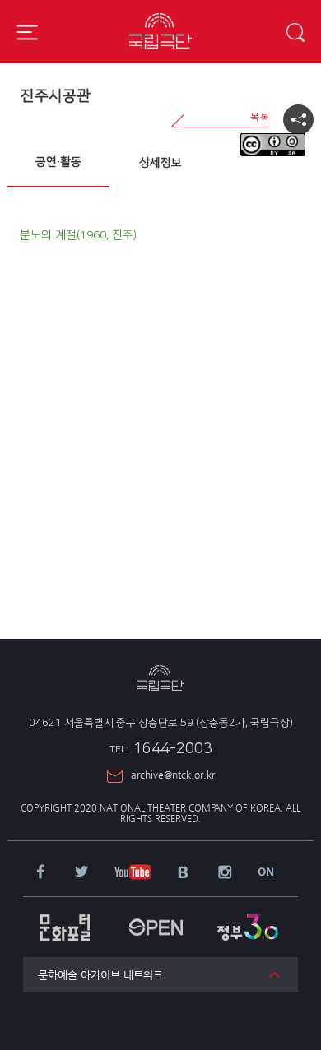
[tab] (58, 162)
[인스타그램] (224, 873)
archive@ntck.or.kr (173, 774)
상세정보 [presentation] (160, 162)
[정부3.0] (247, 919)
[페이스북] (40, 872)
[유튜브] (132, 873)
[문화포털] (65, 919)
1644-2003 (160, 749)
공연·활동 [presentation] (58, 162)
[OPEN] (156, 919)
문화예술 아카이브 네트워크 (100, 975)
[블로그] (183, 873)
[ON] (265, 872)
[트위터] (81, 873)
